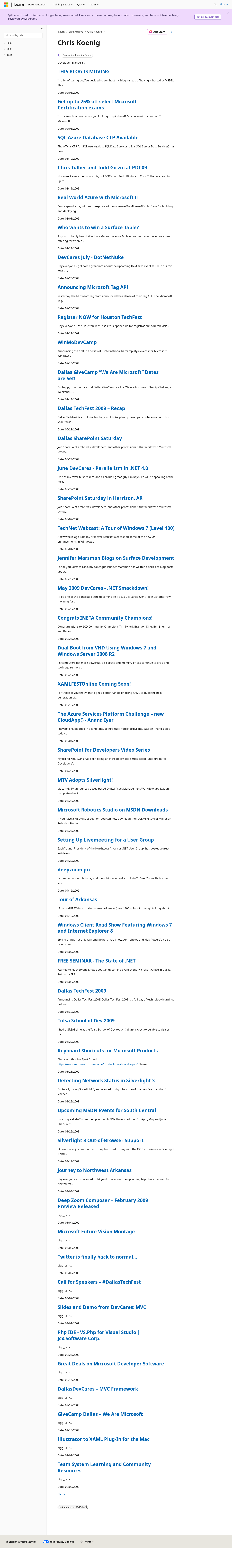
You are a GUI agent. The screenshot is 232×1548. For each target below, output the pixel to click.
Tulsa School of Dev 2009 (86, 1020)
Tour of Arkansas (77, 899)
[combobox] (23, 35)
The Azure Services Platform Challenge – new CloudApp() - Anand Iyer (111, 717)
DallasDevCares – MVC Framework (98, 1388)
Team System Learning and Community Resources (104, 1467)
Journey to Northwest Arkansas (95, 1170)
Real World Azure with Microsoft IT (98, 197)
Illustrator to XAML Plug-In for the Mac (103, 1439)
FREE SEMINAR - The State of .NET (97, 960)
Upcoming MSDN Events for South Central (107, 1110)
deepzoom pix (74, 869)
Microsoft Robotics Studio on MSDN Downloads (113, 809)
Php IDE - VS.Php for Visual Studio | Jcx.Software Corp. (99, 1335)
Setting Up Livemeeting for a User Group (106, 839)
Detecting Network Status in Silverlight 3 (106, 1080)
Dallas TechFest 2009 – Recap (91, 408)
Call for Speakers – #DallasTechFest (99, 1282)
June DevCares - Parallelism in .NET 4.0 (103, 468)
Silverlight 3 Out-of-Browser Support (101, 1140)
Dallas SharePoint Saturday (90, 438)
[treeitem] (23, 43)
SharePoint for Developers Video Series (104, 750)
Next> (61, 1494)
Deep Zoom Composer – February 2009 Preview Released (103, 1203)
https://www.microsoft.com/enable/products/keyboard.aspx (96, 1064)
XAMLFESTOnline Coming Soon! (94, 684)
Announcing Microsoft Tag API (93, 287)
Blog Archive (76, 31)
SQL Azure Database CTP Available (98, 137)
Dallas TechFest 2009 (82, 990)
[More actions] (171, 31)
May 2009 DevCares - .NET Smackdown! (103, 588)
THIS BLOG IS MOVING (84, 71)
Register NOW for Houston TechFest (100, 317)
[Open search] (215, 5)
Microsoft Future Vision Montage (96, 1231)
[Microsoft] (6, 4)
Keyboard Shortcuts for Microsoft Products (108, 1050)
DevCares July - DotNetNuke (91, 257)
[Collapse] (42, 29)
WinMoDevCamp (77, 342)
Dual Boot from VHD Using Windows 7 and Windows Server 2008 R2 (107, 650)
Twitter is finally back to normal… (97, 1256)
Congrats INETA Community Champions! (105, 618)
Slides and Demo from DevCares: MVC (102, 1307)
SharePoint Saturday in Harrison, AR (100, 498)
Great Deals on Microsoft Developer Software (111, 1363)
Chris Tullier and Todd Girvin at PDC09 (102, 167)
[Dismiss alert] (228, 13)
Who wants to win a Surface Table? (98, 227)
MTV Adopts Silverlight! (85, 780)
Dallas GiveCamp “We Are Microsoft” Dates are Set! (108, 375)
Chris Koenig (94, 31)
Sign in (224, 4)
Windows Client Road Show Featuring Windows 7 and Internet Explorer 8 (115, 927)
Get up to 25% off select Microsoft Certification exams (97, 104)
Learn (61, 31)
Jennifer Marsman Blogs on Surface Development (116, 558)
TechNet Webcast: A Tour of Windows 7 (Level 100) (116, 528)
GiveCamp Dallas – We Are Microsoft (100, 1414)
